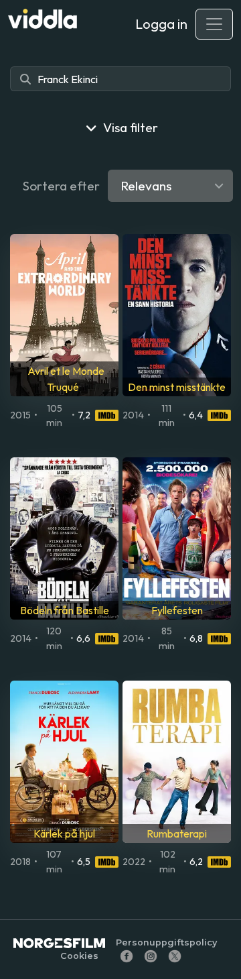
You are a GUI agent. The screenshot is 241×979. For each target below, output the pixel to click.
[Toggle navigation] (214, 24)
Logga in (161, 23)
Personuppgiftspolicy (166, 942)
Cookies (79, 956)
